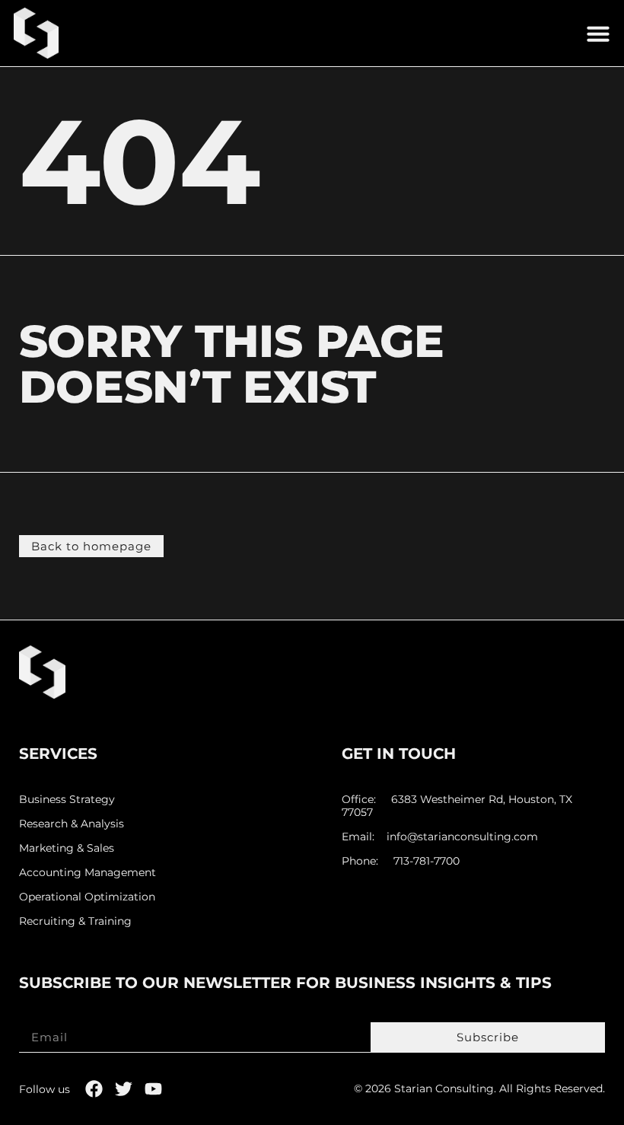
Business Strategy (67, 799)
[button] (598, 33)
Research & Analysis (71, 823)
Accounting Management (87, 872)
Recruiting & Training (75, 921)
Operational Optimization (87, 897)
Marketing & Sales (66, 848)
